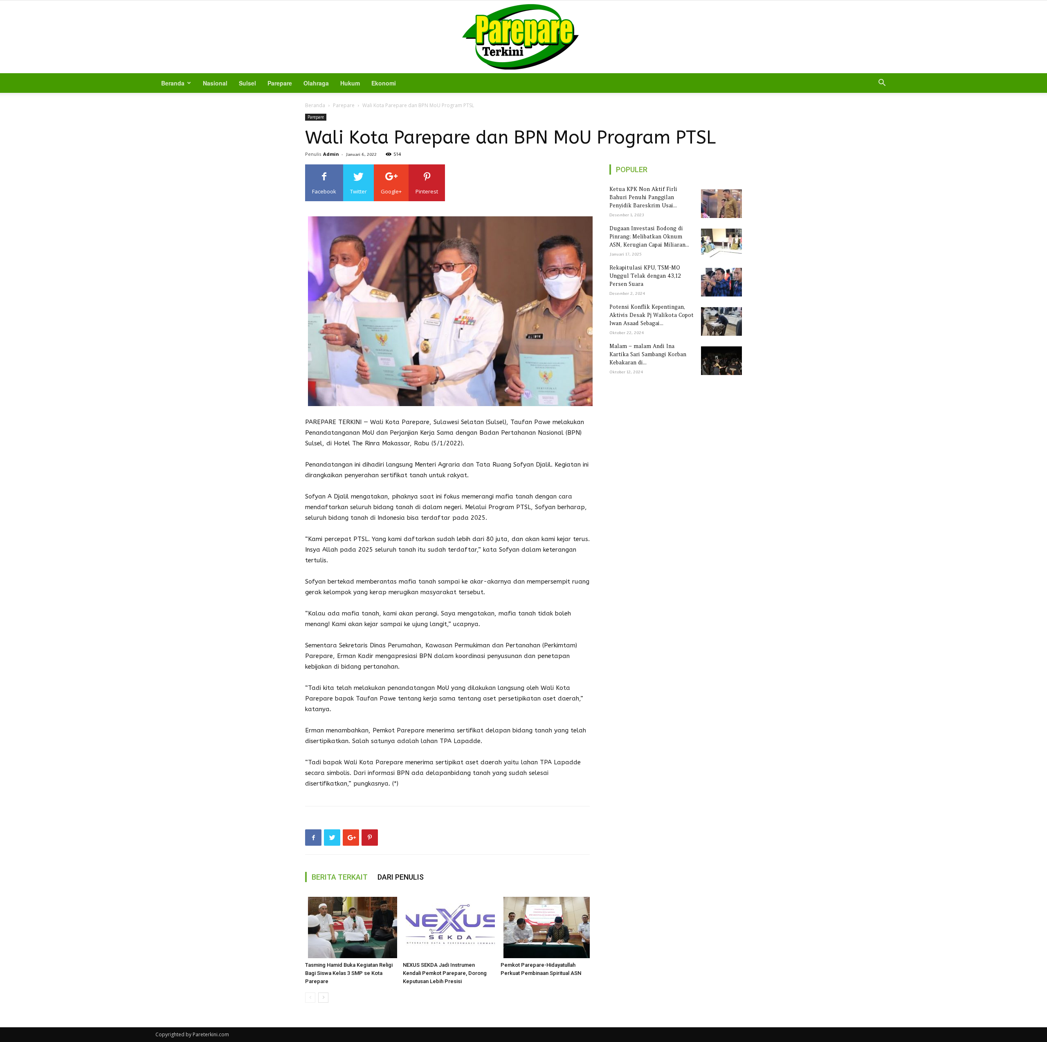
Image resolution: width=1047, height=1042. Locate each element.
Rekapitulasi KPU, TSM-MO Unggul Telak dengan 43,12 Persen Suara (645, 275)
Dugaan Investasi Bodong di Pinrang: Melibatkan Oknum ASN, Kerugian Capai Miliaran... (649, 236)
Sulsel (247, 83)
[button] (882, 84)
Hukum (350, 83)
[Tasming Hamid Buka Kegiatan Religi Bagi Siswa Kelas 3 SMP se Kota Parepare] (349, 927)
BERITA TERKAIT (340, 877)
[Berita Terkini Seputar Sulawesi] (523, 36)
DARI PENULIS (400, 877)
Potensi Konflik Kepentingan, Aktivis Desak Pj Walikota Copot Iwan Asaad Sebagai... (651, 315)
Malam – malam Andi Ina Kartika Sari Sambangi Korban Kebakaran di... (647, 354)
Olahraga (316, 83)
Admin (331, 154)
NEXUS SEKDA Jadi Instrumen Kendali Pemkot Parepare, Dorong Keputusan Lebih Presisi (445, 973)
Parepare (279, 83)
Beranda (172, 83)
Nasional (215, 83)
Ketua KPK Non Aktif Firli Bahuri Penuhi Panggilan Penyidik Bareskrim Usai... (643, 197)
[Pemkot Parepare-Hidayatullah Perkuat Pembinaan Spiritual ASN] (545, 927)
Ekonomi (383, 83)
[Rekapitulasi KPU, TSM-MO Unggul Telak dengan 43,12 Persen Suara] (720, 282)
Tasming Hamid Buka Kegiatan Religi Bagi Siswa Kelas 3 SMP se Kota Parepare (349, 973)
